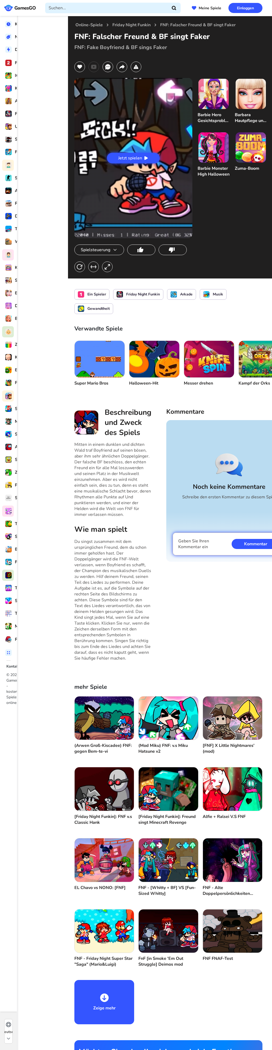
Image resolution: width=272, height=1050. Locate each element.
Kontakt (13, 666)
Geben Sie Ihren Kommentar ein (193, 544)
